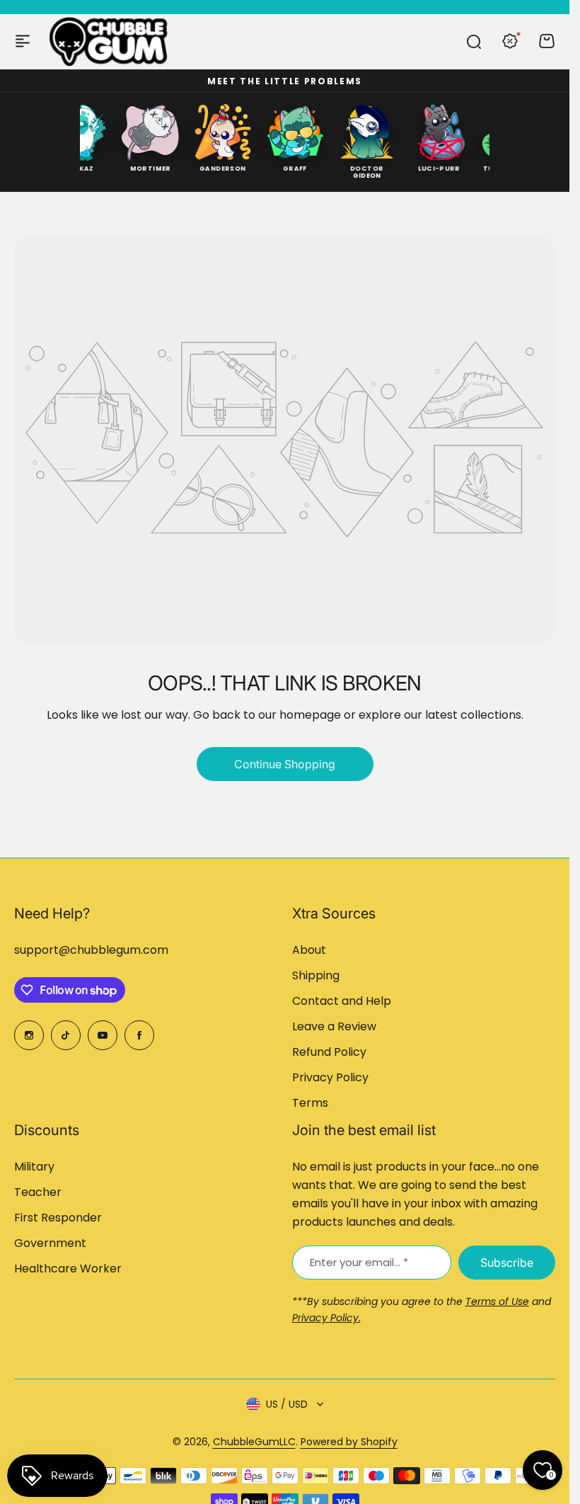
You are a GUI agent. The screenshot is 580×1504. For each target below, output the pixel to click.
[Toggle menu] (22, 41)
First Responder (58, 1217)
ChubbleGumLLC (254, 1442)
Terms (310, 1103)
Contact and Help (341, 1001)
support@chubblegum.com (91, 950)
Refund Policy (329, 1052)
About (309, 950)
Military (34, 1166)
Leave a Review (334, 1026)
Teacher (38, 1192)
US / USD (287, 1404)
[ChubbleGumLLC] (109, 41)
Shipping (316, 975)
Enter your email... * (359, 1262)
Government (50, 1243)
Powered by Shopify (349, 1442)
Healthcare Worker (68, 1268)
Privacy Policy (330, 1077)
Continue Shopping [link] (284, 764)
